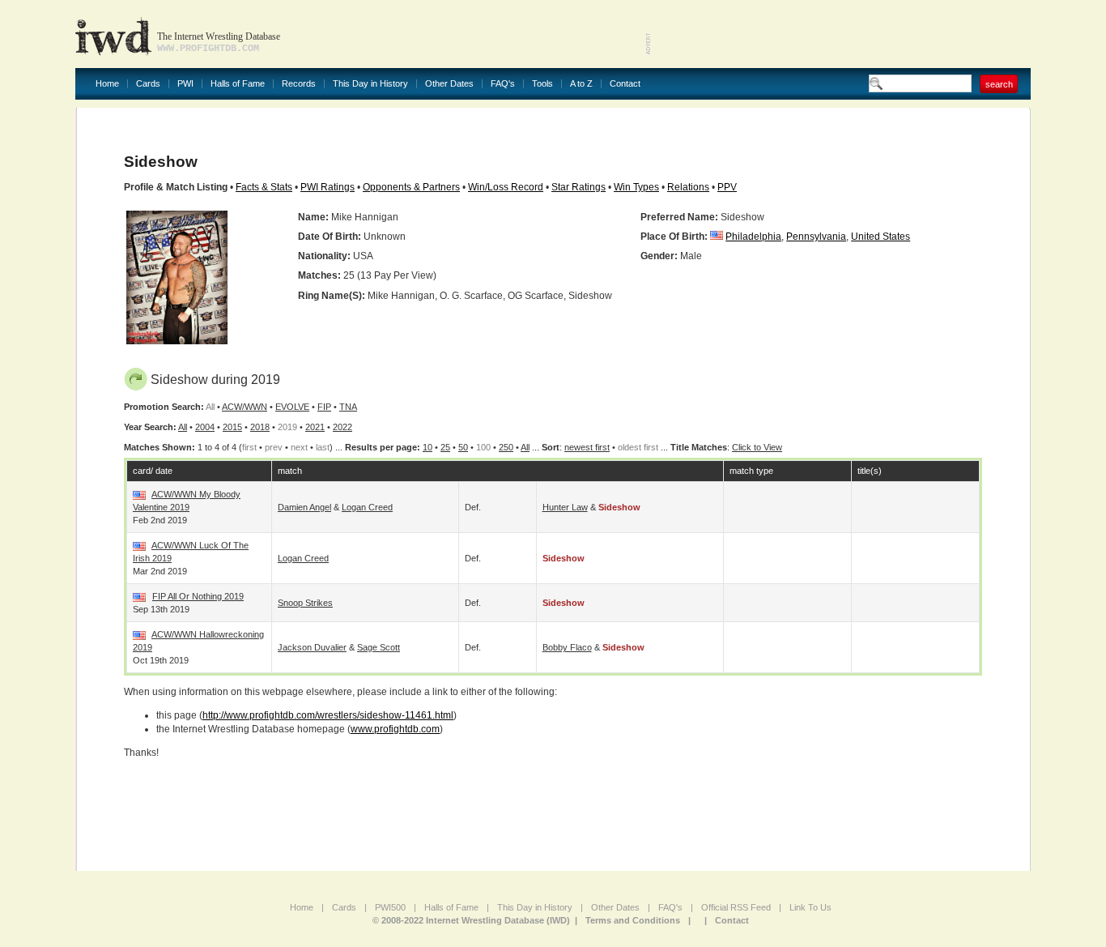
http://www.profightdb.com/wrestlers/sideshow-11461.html (327, 715)
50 (463, 447)
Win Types (636, 187)
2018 (260, 427)
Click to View (757, 447)
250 (506, 447)
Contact (625, 83)
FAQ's (503, 83)
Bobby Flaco (567, 647)
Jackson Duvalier (312, 647)
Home (107, 83)
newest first (587, 447)
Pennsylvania (816, 236)
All (182, 427)
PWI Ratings (327, 187)
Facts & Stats (264, 187)
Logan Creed (367, 507)
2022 (342, 427)
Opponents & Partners (411, 187)
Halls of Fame (238, 83)
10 (427, 447)
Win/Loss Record (505, 187)
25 (445, 447)
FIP (324, 407)
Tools (542, 83)
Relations (688, 187)
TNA (348, 407)
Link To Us (810, 907)
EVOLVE (292, 407)
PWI (185, 83)
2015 (232, 427)
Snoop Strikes (305, 603)
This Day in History (370, 83)
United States (880, 236)
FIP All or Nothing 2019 (198, 596)
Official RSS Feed (736, 907)
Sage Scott (378, 647)
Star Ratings (578, 187)
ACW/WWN (244, 407)
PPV (727, 187)
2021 (315, 427)
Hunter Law (565, 507)
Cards (148, 83)
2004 (205, 427)
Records (299, 83)
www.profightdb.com (395, 729)
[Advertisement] (841, 32)
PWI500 (390, 907)
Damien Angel (304, 507)
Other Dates (449, 83)
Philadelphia (753, 236)
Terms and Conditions (632, 920)
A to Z (581, 83)
